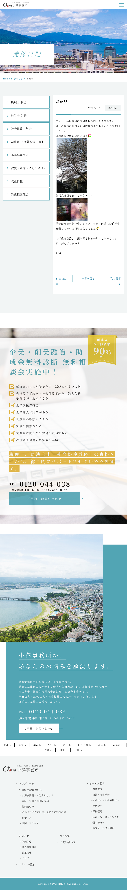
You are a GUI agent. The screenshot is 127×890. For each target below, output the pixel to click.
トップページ (26, 783)
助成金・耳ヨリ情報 (103, 828)
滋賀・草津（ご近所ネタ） (28, 168)
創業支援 (97, 789)
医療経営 (97, 811)
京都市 (78, 750)
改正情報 (17, 181)
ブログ (25, 858)
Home (6, 78)
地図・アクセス (30, 823)
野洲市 (67, 745)
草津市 (22, 745)
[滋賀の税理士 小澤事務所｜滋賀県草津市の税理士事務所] (16, 6)
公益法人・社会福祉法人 (105, 800)
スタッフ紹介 (27, 864)
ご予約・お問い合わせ (44, 499)
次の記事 (115, 278)
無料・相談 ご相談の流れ (35, 801)
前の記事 (61, 281)
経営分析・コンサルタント (106, 816)
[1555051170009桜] (72, 220)
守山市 (52, 745)
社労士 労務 (19, 115)
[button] (121, 5)
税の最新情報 (29, 847)
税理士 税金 (19, 102)
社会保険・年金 (21, 129)
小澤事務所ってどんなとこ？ (38, 795)
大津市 (7, 745)
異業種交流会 (20, 194)
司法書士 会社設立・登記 (27, 142)
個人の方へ (98, 822)
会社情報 (65, 836)
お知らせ (27, 841)
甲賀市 (63, 750)
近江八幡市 (84, 745)
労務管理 (97, 805)
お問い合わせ (68, 842)
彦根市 (48, 750)
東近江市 (118, 745)
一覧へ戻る (88, 278)
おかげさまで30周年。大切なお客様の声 (44, 812)
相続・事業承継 (100, 794)
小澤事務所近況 (21, 155)
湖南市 (102, 745)
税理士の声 (28, 806)
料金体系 (27, 817)
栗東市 (37, 745)
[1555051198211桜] (72, 192)
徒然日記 (18, 78)
